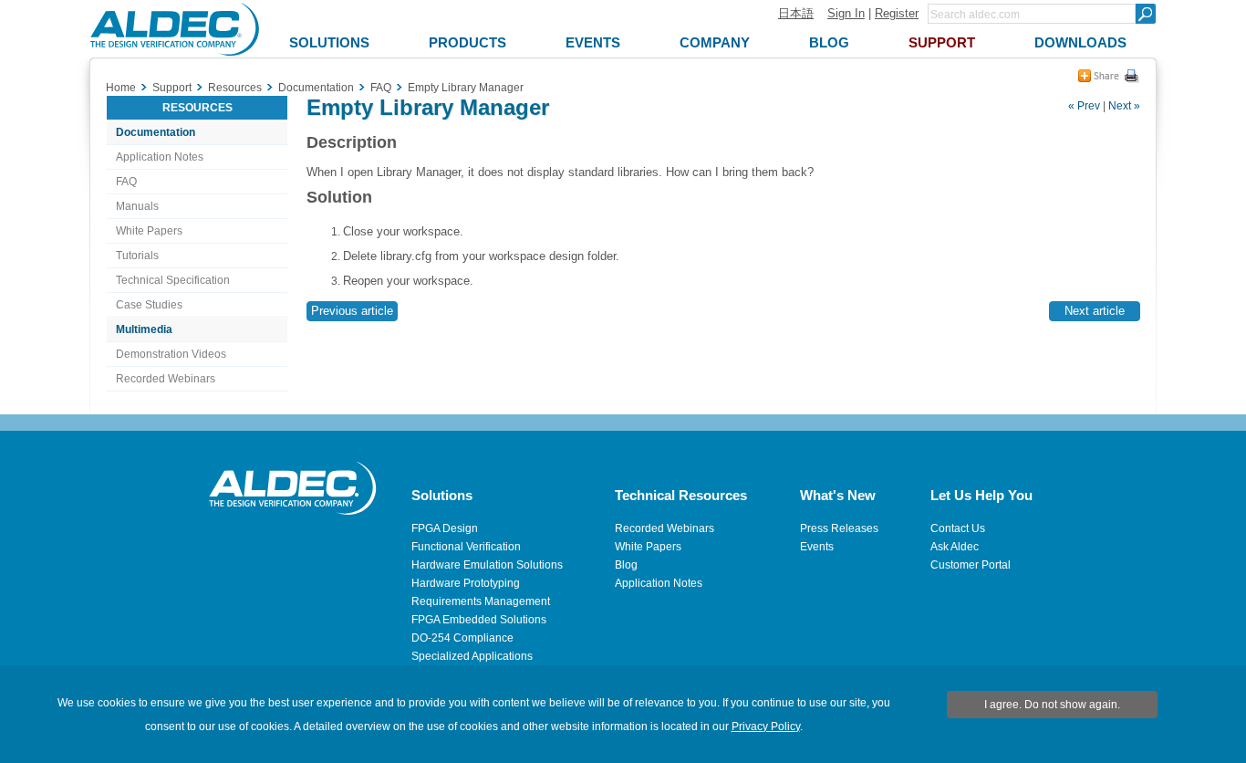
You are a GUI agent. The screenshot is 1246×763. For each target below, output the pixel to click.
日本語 (796, 13)
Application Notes (159, 157)
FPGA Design (444, 528)
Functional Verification (466, 546)
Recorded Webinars (165, 378)
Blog (626, 565)
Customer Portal (970, 565)
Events (817, 546)
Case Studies (149, 304)
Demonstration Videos (171, 354)
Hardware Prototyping (465, 583)
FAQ (126, 181)
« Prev (1084, 105)
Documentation (155, 132)
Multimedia (144, 329)
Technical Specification (173, 280)
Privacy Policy (766, 726)
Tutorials (137, 255)
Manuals (137, 206)
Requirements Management (480, 601)
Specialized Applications (472, 656)
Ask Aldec (954, 546)
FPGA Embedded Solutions (478, 619)
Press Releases (839, 528)
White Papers (149, 231)
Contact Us (957, 528)
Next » (1124, 105)
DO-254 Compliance (462, 638)
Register (897, 13)
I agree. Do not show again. (1052, 704)
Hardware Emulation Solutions (487, 565)
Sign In (846, 13)
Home (121, 87)
